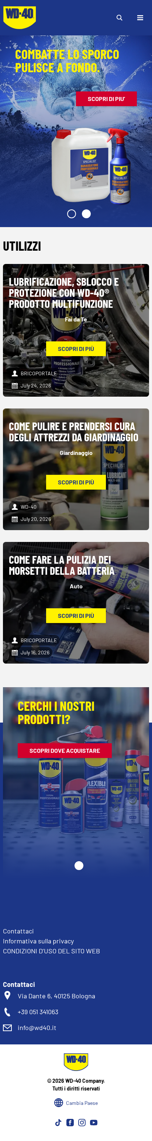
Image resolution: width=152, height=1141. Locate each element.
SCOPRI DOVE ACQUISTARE (65, 750)
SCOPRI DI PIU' (106, 98)
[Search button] (119, 18)
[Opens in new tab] (58, 1122)
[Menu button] (140, 18)
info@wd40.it (37, 1027)
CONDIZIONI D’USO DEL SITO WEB (51, 951)
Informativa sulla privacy (38, 941)
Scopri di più (76, 348)
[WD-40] (19, 17)
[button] (71, 213)
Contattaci (18, 931)
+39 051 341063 (38, 1012)
